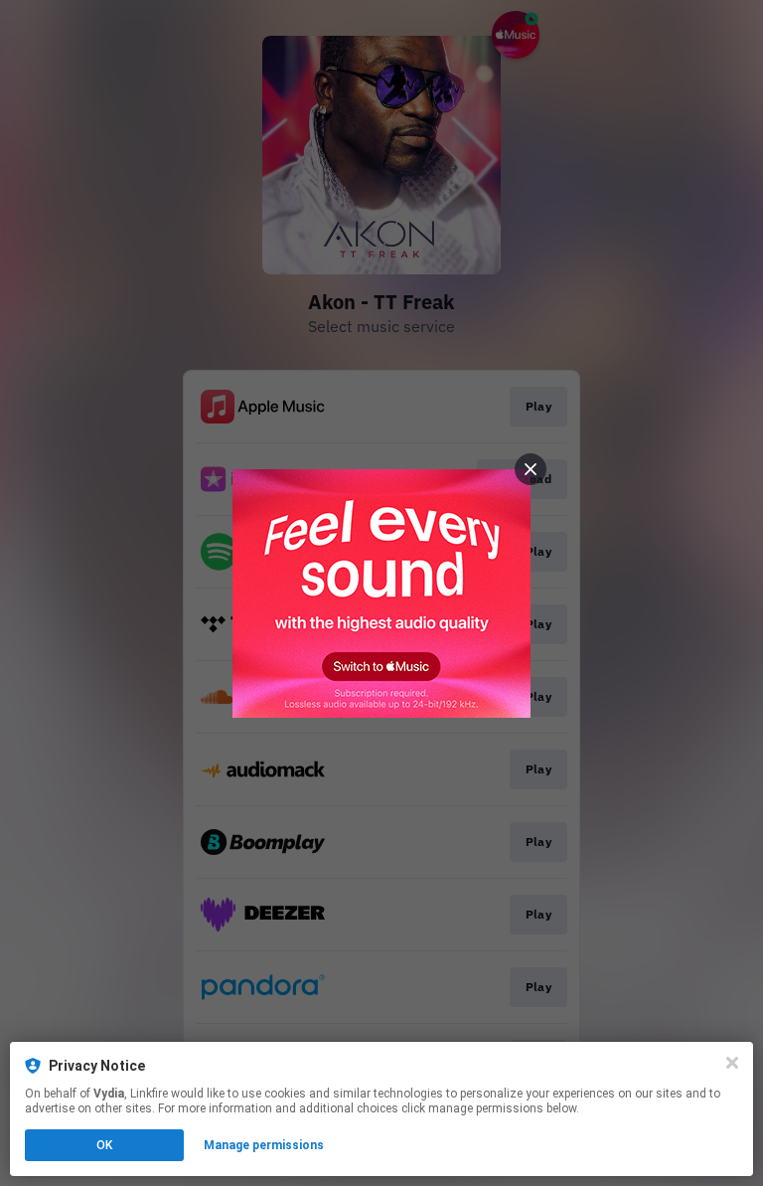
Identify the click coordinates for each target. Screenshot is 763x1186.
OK (104, 1145)
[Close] (732, 1063)
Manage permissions (264, 1145)
